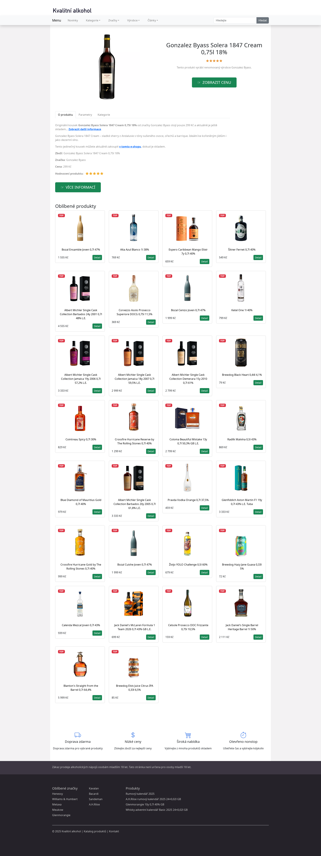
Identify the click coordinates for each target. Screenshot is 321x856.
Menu (56, 20)
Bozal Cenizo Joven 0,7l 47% (188, 310)
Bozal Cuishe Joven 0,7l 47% (134, 564)
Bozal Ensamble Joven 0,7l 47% (81, 249)
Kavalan (94, 788)
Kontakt (114, 831)
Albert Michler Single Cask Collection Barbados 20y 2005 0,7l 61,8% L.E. (135, 504)
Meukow (57, 810)
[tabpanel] (142, 150)
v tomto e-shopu (130, 146)
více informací (80, 187)
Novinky (73, 20)
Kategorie (92, 20)
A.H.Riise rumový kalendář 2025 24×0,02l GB (153, 799)
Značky (112, 20)
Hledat (262, 20)
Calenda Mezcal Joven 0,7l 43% (81, 625)
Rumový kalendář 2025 (140, 794)
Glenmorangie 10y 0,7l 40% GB (145, 804)
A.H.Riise (94, 804)
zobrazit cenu (216, 82)
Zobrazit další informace (85, 129)
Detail (97, 257)
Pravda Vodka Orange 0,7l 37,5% (188, 500)
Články (152, 20)
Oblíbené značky (65, 788)
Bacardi (93, 794)
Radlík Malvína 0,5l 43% (241, 439)
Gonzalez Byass (241, 67)
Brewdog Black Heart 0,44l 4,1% (242, 375)
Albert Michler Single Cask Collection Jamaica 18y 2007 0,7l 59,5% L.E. (134, 379)
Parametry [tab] (85, 115)
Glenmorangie (61, 815)
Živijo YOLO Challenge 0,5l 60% (188, 564)
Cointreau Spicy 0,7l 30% (81, 439)
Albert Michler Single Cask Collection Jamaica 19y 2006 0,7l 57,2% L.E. (81, 379)
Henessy (57, 794)
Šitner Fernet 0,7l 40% (241, 249)
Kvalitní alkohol (71, 831)
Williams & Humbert (65, 799)
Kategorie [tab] (104, 115)
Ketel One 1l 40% (241, 310)
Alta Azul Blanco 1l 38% (134, 249)
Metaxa (57, 804)
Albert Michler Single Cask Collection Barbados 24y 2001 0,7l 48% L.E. (81, 314)
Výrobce (132, 20)
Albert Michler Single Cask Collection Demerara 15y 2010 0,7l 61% (188, 379)
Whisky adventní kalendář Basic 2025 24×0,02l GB (157, 810)
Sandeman (95, 799)
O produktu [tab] (65, 115)
